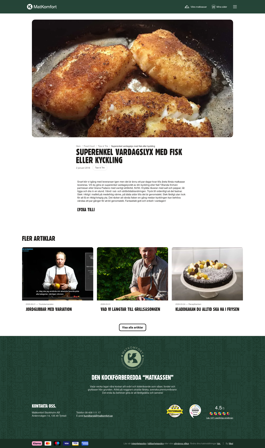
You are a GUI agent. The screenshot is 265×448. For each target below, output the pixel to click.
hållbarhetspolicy (156, 443)
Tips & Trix (103, 146)
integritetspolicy (138, 443)
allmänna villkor (181, 443)
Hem (78, 146)
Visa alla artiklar (132, 327)
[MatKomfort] (42, 6)
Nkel (231, 443)
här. (219, 443)
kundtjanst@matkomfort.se (98, 415)
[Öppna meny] (235, 7)
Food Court (89, 146)
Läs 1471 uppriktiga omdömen (219, 417)
